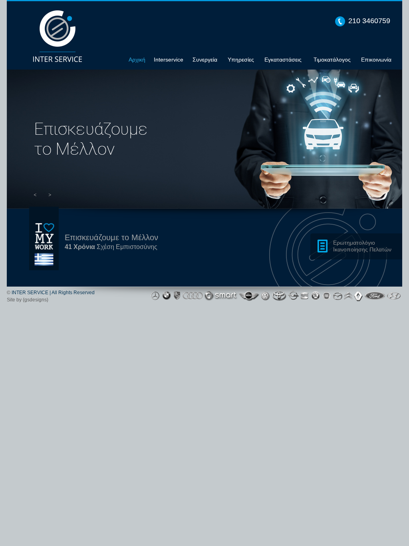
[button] (35, 194)
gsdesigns (35, 300)
